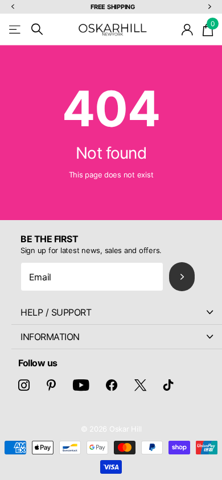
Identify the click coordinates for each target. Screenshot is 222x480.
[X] (140, 385)
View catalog (15, 29)
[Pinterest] (51, 385)
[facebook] (111, 385)
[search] (37, 29)
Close (116, 312)
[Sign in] (188, 29)
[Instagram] (24, 385)
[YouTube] (81, 385)
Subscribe (182, 276)
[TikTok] (168, 385)
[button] (12, 7)
